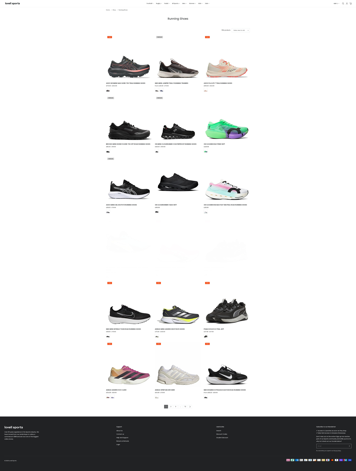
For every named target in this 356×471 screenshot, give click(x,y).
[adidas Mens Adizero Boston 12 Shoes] (178, 303)
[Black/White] (108, 212)
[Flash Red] (157, 274)
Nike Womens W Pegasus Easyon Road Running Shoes (225, 390)
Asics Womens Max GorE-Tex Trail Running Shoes (125, 83)
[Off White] (157, 397)
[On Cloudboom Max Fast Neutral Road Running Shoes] (227, 179)
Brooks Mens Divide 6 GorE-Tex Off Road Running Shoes (128, 144)
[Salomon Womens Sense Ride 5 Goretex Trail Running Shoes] (129, 242)
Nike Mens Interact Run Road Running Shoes (123, 329)
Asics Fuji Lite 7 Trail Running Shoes (218, 83)
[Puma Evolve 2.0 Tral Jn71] (227, 303)
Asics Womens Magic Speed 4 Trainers (170, 267)
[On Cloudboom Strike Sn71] (227, 118)
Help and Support (122, 438)
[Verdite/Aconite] (206, 151)
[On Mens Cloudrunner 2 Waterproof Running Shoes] (178, 118)
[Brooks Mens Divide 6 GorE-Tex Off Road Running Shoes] (129, 118)
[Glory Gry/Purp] (113, 397)
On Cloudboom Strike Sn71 (214, 144)
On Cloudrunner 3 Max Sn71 (166, 205)
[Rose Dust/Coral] (206, 90)
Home (108, 10)
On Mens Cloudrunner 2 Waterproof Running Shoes (175, 144)
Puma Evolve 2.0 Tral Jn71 (214, 329)
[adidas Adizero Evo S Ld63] (129, 364)
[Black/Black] (108, 151)
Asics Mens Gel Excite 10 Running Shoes (121, 205)
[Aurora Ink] (157, 336)
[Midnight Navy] (161, 90)
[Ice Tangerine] (108, 397)
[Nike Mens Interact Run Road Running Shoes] (129, 303)
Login (118, 444)
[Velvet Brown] (157, 90)
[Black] (157, 151)
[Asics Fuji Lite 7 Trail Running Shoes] (227, 57)
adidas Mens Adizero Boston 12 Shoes (170, 329)
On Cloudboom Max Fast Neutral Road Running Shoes (225, 205)
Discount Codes (221, 434)
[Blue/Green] (108, 277)
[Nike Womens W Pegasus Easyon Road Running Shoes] (227, 364)
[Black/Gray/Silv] (206, 274)
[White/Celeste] (206, 212)
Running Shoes (123, 10)
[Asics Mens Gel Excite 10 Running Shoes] (129, 179)
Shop (114, 10)
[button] (350, 3)
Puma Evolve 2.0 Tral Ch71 (214, 267)
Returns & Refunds (122, 441)
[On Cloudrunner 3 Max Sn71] (178, 179)
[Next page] (190, 406)
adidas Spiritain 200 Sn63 (165, 390)
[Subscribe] (349, 446)
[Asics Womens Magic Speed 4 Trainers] (178, 242)
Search (218, 431)
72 (185, 407)
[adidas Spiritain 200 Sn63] (178, 364)
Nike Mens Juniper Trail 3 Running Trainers (171, 83)
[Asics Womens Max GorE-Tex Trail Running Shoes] (129, 57)
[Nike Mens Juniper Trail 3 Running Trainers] (178, 57)
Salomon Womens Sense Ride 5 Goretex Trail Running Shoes (127, 269)
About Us (119, 431)
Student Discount (222, 438)
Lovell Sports (13, 460)
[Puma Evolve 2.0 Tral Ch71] (227, 242)
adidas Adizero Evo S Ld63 (116, 390)
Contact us (120, 434)
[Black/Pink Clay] (108, 90)
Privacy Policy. (337, 450)
